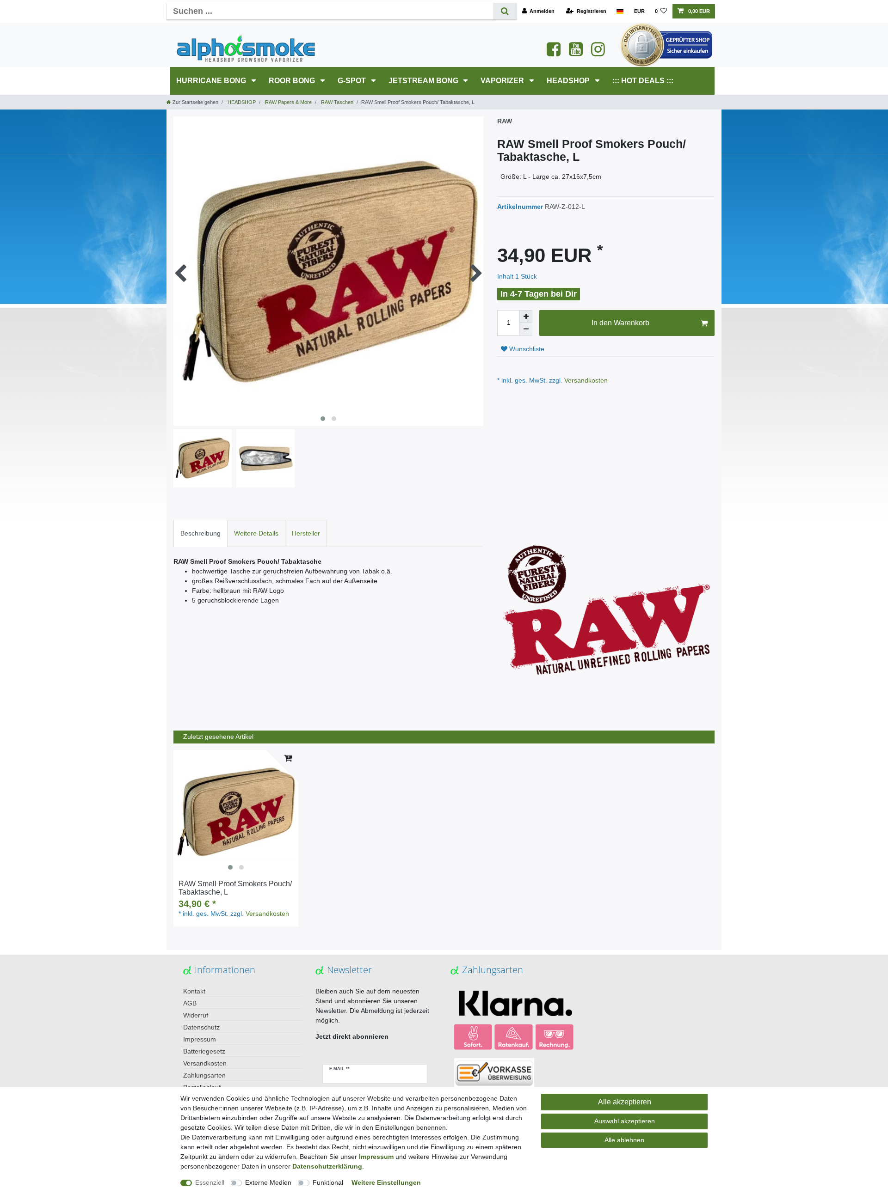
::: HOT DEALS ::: (642, 81)
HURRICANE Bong (212, 81)
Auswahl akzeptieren (624, 1121)
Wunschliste (525, 349)
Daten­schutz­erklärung (327, 1166)
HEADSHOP (569, 81)
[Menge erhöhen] (525, 316)
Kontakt (194, 991)
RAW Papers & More (288, 102)
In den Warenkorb (620, 323)
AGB (190, 1003)
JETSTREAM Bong (424, 81)
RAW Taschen (336, 102)
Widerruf (195, 1015)
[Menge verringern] (525, 329)
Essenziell (209, 1182)
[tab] (200, 533)
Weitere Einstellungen (386, 1182)
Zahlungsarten (204, 1075)
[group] (235, 812)
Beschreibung (200, 533)
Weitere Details (256, 533)
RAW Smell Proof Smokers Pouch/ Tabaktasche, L (235, 888)
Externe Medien (268, 1182)
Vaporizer (503, 81)
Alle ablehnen (624, 1140)
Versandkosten (585, 380)
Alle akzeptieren (624, 1102)
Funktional (328, 1182)
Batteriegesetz (204, 1051)
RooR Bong (293, 81)
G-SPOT (353, 81)
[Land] (620, 11)
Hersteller (306, 533)
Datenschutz (201, 1027)
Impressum (199, 1039)
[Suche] (505, 11)
